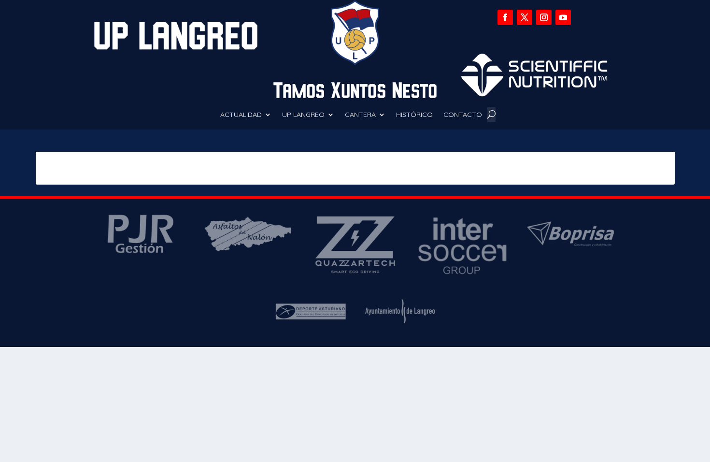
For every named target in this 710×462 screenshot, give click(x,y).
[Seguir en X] (524, 17)
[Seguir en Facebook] (505, 17)
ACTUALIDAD (241, 115)
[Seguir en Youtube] (563, 17)
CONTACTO (462, 115)
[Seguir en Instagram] (544, 17)
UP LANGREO (303, 115)
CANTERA (360, 115)
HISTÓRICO (414, 115)
